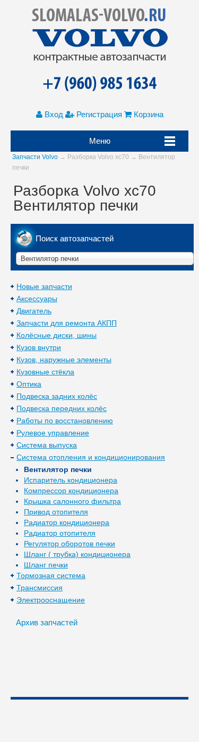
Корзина (147, 114)
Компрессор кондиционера (71, 490)
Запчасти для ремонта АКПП (66, 323)
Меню (99, 140)
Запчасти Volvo (35, 157)
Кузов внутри (38, 347)
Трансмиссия (39, 587)
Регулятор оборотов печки (69, 543)
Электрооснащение (50, 600)
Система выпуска (46, 445)
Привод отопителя (56, 512)
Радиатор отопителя (60, 533)
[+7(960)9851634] (99, 84)
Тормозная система (50, 575)
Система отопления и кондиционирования (90, 457)
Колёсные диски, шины (56, 335)
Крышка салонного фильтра (72, 501)
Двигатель (33, 311)
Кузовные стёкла (45, 372)
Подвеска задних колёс (56, 396)
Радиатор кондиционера (66, 522)
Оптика (28, 384)
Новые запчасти (44, 286)
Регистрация (98, 114)
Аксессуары (36, 298)
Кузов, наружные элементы (63, 359)
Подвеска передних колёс (61, 408)
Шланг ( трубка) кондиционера (77, 554)
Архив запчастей (46, 622)
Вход (52, 114)
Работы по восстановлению (64, 420)
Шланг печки (46, 565)
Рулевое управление (52, 433)
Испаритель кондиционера (70, 480)
